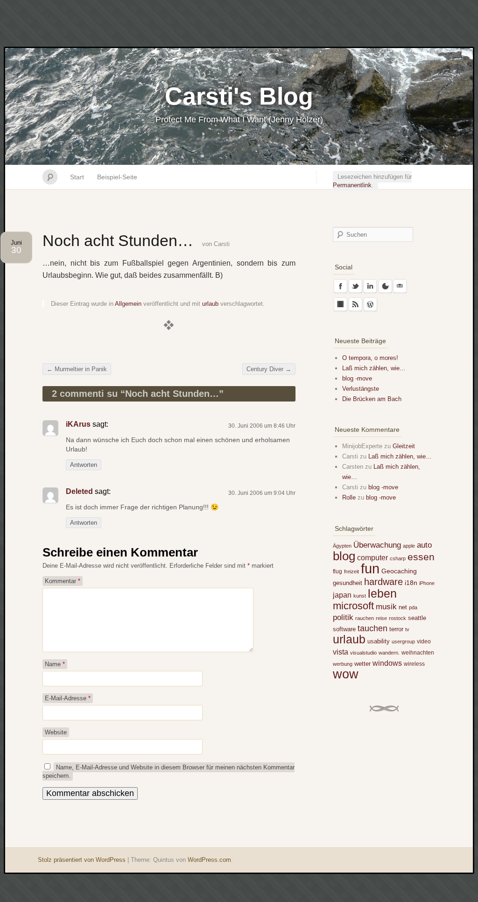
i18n (411, 582)
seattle (417, 617)
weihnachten (417, 652)
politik (343, 617)
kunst (359, 596)
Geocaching (399, 571)
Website (56, 732)
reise (381, 618)
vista (340, 652)
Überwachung (377, 545)
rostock (397, 618)
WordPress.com (209, 859)
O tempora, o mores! (370, 357)
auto (424, 545)
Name (55, 664)
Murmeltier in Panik (77, 369)
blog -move (357, 378)
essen (421, 557)
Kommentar (62, 581)
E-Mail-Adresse (68, 698)
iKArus (78, 424)
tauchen (372, 628)
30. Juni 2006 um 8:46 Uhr (261, 426)
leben (382, 593)
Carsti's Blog (239, 96)
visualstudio (363, 652)
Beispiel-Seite (117, 177)
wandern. (389, 652)
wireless (414, 664)
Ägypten (342, 546)
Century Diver (268, 369)
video (424, 641)
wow (345, 674)
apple (409, 546)
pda (413, 607)
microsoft (353, 606)
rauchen (364, 618)
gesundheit (347, 582)
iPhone (427, 583)
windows (387, 663)
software (344, 629)
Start (77, 177)
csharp (398, 558)
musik (386, 606)
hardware (383, 582)
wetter (362, 663)
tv (407, 629)
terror (396, 629)
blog (344, 556)
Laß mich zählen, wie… (374, 368)
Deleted (79, 491)
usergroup (403, 641)
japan (342, 595)
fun (370, 568)
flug (337, 571)
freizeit (351, 571)
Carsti (222, 243)
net (403, 607)
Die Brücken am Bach (371, 398)
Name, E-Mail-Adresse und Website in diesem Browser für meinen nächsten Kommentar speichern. (168, 771)
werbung (342, 664)
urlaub (210, 303)
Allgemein (128, 303)
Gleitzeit (404, 446)
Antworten (83, 464)
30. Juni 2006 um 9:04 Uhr (261, 493)
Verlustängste (360, 388)
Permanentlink (352, 185)
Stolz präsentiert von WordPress (82, 859)
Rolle (349, 497)
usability (378, 641)
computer (372, 557)
